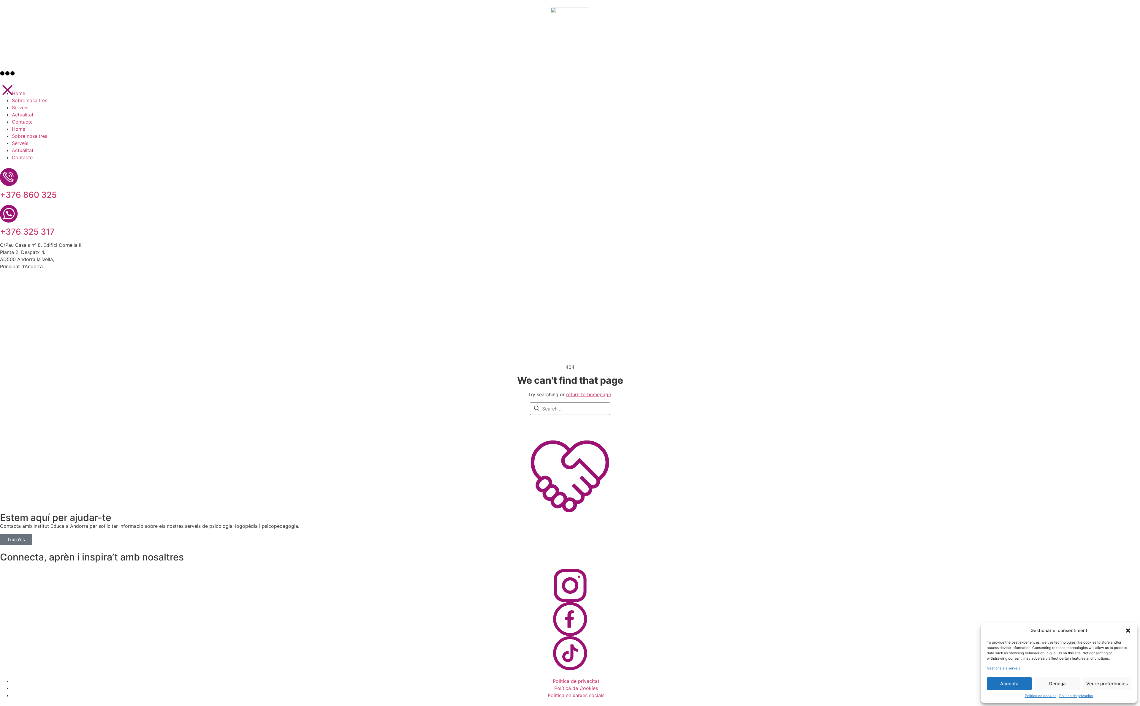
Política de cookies (1040, 696)
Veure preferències (1107, 683)
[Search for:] (570, 408)
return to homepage (588, 394)
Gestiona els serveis (1003, 668)
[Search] (536, 409)
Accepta (1009, 683)
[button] (1128, 631)
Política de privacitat (1076, 696)
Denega (1057, 683)
